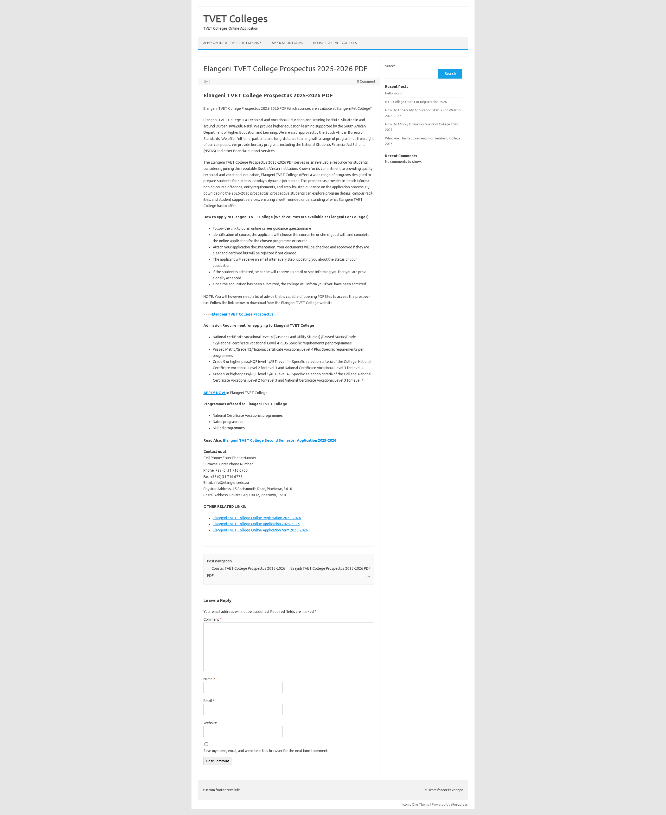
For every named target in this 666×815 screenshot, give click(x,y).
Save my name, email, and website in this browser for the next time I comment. (265, 751)
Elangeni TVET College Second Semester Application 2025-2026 (279, 440)
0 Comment (366, 81)
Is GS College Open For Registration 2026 (416, 102)
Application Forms (287, 42)
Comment (212, 619)
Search (390, 66)
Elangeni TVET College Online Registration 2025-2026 (257, 518)
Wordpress (459, 804)
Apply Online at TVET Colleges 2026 (232, 42)
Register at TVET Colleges (335, 42)
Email (209, 701)
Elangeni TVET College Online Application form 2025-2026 (260, 530)
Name (209, 679)
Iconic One (410, 804)
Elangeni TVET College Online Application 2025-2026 (256, 524)
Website (210, 723)
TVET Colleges (235, 18)
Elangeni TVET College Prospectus (242, 314)
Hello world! (394, 93)
